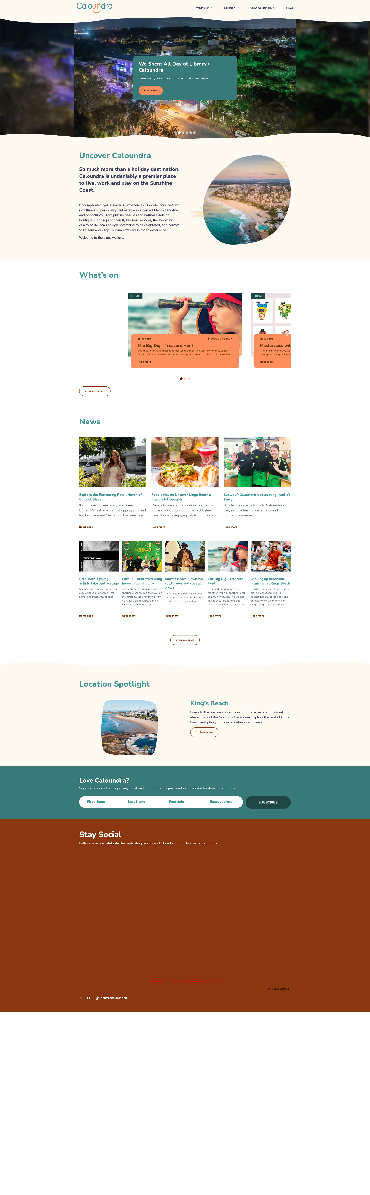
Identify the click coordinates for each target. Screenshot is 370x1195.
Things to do (204, 17)
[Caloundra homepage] (94, 8)
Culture (254, 30)
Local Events (204, 30)
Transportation (233, 23)
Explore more (204, 732)
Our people (257, 36)
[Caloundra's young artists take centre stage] (99, 580)
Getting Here (232, 17)
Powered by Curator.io (278, 988)
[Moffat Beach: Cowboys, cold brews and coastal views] (185, 580)
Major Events (204, 23)
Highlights (256, 17)
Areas (228, 30)
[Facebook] (88, 998)
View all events (95, 391)
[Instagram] (81, 998)
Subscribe (268, 802)
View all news (185, 640)
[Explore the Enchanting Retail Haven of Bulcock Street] (112, 484)
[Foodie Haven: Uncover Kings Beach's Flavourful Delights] (185, 484)
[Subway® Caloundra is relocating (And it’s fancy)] (257, 484)
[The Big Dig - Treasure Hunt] (228, 580)
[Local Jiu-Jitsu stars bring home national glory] (142, 580)
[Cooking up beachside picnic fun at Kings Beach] (271, 580)
